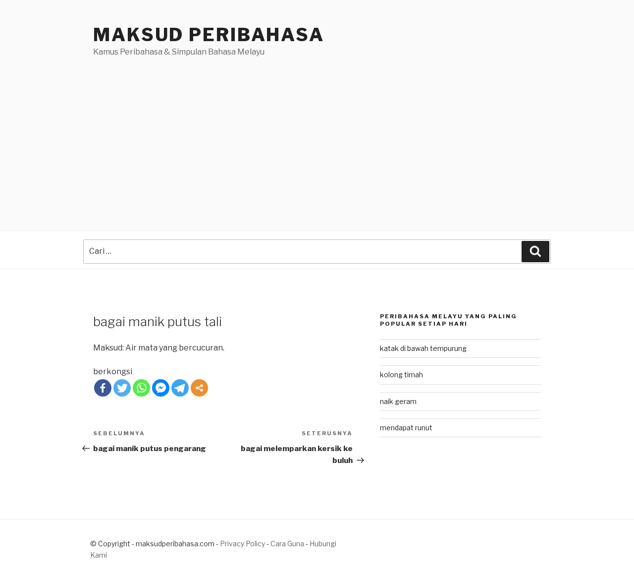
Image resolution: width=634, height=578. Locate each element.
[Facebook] (102, 388)
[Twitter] (122, 388)
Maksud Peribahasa (208, 35)
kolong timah (401, 374)
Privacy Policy (242, 543)
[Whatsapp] (141, 388)
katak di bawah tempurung (423, 348)
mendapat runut (406, 427)
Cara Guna (288, 543)
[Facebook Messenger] (160, 388)
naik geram (398, 401)
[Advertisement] (317, 132)
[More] (199, 388)
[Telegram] (180, 388)
